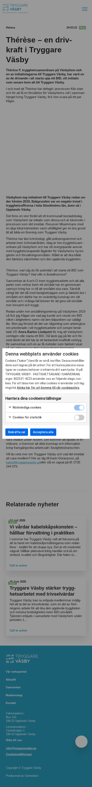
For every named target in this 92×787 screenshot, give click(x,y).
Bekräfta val (16, 432)
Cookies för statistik (27, 417)
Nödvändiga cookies (26, 407)
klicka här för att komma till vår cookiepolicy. (48, 387)
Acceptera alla (43, 432)
